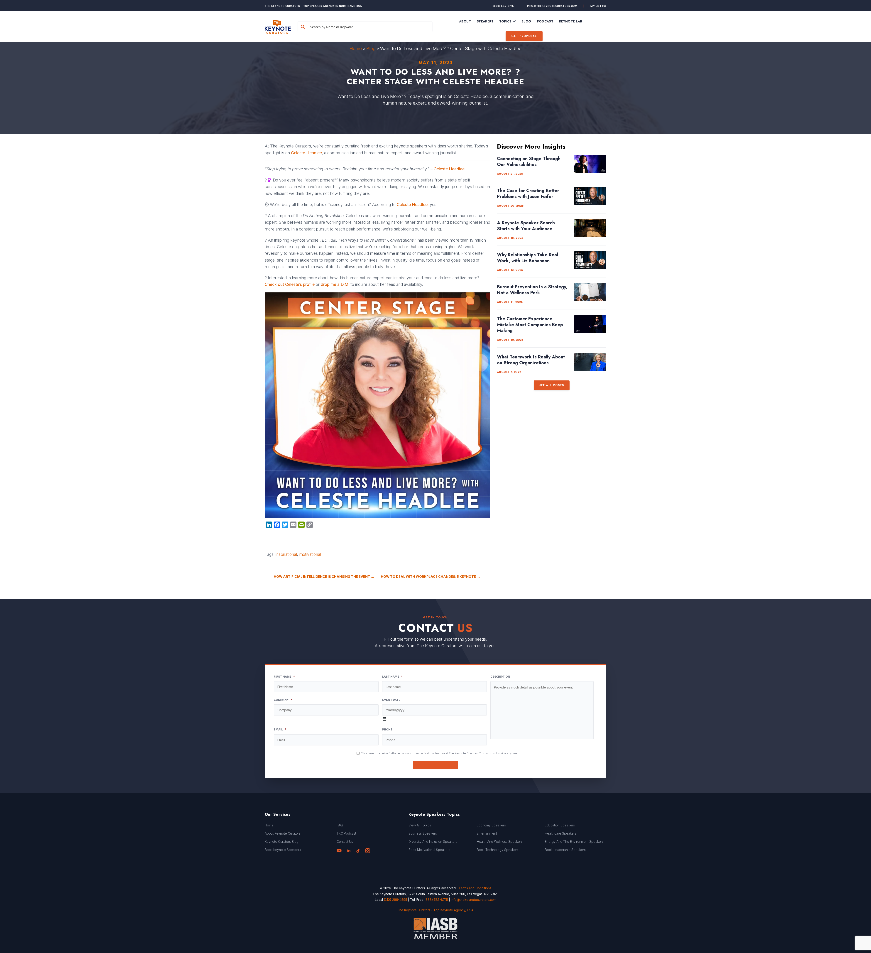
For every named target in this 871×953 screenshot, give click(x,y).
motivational (310, 554)
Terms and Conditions (475, 888)
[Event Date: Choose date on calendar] (384, 719)
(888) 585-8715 (503, 6)
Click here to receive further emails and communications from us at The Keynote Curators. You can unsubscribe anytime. (439, 753)
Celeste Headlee (449, 169)
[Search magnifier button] (303, 27)
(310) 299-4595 (395, 900)
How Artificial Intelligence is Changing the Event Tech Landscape (324, 576)
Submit (435, 765)
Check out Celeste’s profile (290, 284)
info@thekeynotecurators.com (552, 6)
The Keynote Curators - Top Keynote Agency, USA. (435, 910)
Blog (371, 48)
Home (356, 48)
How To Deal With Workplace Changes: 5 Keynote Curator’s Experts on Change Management (435, 576)
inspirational (286, 554)
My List (598, 6)
